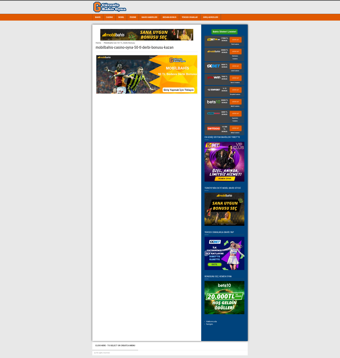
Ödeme (133, 17)
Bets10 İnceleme (235, 106)
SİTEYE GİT (235, 39)
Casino (109, 17)
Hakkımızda (211, 321)
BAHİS (98, 17)
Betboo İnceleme (235, 132)
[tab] (224, 41)
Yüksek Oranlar (190, 17)
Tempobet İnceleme (235, 94)
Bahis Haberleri (149, 17)
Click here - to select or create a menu (115, 345)
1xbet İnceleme (235, 70)
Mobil (121, 17)
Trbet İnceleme (235, 44)
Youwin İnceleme (235, 82)
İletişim (209, 324)
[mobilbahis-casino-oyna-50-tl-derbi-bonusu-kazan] (147, 74)
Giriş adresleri (210, 17)
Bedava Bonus (169, 17)
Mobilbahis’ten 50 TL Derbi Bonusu (119, 42)
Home (98, 42)
